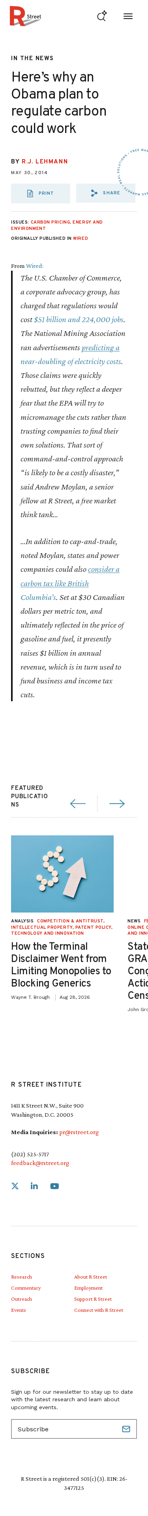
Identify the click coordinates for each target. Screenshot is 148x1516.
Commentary (26, 1288)
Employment (88, 1288)
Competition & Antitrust (70, 921)
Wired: (34, 265)
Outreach (21, 1299)
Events (18, 1310)
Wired (80, 238)
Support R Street (93, 1299)
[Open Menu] (128, 16)
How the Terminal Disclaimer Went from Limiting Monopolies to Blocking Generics (61, 966)
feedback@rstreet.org (40, 1162)
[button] (105, 193)
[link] (15, 1186)
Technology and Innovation (47, 933)
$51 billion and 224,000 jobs (79, 319)
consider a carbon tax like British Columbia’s (70, 582)
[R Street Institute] (25, 16)
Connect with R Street (98, 1310)
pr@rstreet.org (79, 1132)
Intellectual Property (42, 927)
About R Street (90, 1276)
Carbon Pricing (50, 222)
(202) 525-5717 (30, 1154)
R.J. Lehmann (45, 162)
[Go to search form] (102, 16)
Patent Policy (93, 927)
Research (21, 1276)
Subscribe (127, 1429)
